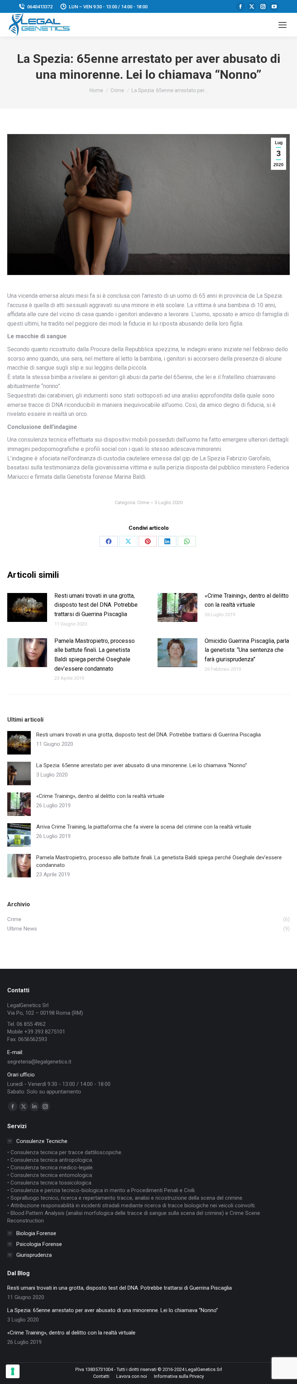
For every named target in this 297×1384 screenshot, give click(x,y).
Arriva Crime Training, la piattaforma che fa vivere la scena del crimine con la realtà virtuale (143, 827)
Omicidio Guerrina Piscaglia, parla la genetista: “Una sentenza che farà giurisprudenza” (247, 650)
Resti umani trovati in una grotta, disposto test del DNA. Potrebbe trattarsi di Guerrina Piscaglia (96, 605)
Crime (143, 502)
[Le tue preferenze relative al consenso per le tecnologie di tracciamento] (13, 1371)
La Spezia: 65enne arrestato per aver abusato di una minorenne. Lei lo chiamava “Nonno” (141, 765)
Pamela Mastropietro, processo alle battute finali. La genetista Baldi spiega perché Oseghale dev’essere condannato (94, 654)
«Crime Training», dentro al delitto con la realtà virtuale (247, 600)
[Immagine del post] (27, 607)
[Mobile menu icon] (282, 25)
